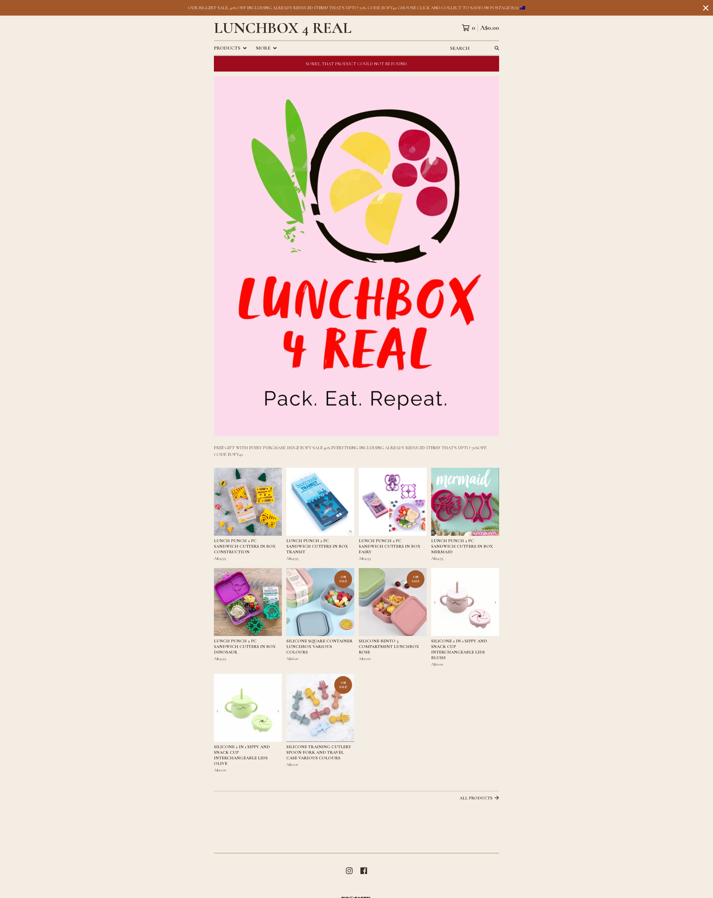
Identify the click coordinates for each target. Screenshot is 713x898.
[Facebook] (364, 871)
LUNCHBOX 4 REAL (282, 28)
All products (476, 798)
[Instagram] (349, 871)
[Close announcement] (706, 8)
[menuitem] (230, 48)
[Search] (496, 48)
